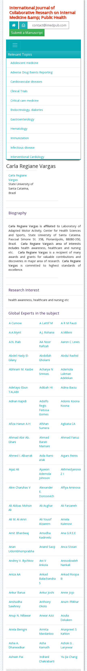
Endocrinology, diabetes (27, 110)
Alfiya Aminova (70, 487)
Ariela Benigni (18, 629)
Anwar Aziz (46, 615)
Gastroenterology (22, 119)
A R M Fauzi (68, 323)
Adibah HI (46, 387)
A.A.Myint (15, 332)
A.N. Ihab (15, 342)
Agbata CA (68, 424)
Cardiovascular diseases (26, 81)
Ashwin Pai (16, 657)
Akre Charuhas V (20, 487)
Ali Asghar (46, 505)
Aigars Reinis (69, 455)
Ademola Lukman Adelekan (66, 373)
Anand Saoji (47, 547)
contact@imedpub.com (49, 25)
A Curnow (15, 323)
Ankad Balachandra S (47, 578)
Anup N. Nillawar (20, 615)
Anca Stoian (69, 547)
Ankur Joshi (46, 592)
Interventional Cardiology (27, 157)
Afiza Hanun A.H (19, 424)
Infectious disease (23, 147)
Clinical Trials (19, 91)
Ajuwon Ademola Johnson (45, 473)
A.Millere (66, 332)
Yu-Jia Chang (69, 657)
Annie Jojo (67, 592)
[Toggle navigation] (15, 45)
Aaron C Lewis (70, 342)
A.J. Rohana (46, 332)
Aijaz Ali (14, 469)
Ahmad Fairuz (70, 437)
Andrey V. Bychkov (21, 561)
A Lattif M (46, 323)
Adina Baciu (68, 387)
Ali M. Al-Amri (17, 519)
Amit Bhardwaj (19, 533)
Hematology (19, 128)
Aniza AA (14, 574)
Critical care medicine (25, 100)
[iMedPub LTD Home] (13, 25)
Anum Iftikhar (70, 602)
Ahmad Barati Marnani (44, 442)
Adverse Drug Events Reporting (32, 72)
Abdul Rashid (69, 355)
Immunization (20, 138)
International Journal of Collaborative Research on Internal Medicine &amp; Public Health (42, 12)
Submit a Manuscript (27, 32)
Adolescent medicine (24, 63)
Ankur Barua (17, 592)
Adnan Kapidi (18, 401)
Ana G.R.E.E (68, 533)
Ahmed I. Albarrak (20, 455)
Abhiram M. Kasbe (21, 369)
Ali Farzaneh (69, 505)
